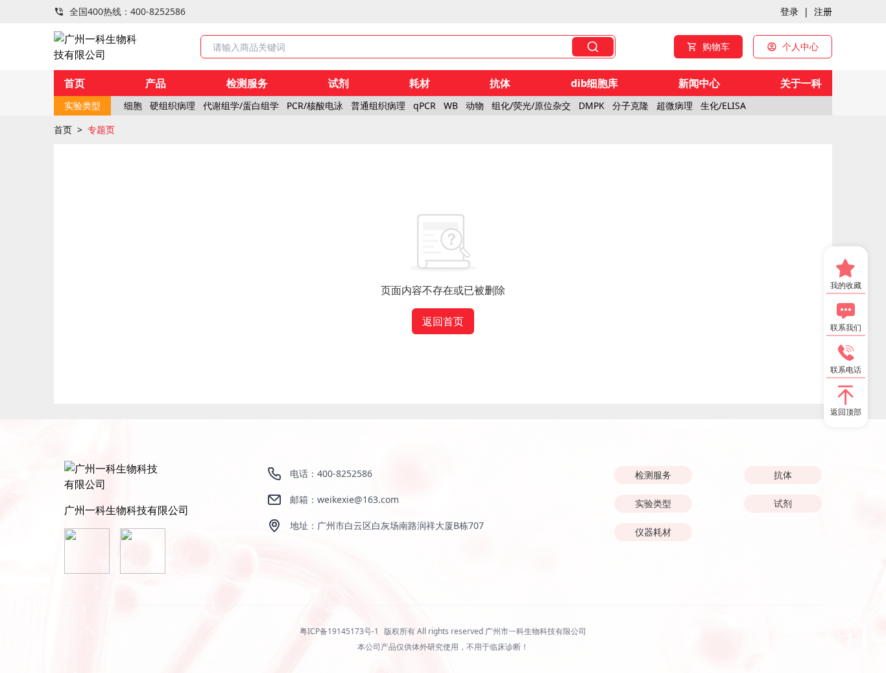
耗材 (419, 83)
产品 (155, 83)
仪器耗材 (653, 532)
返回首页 (443, 321)
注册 (823, 11)
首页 (74, 83)
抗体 (500, 83)
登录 (789, 11)
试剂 (338, 83)
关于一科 (801, 83)
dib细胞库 (594, 83)
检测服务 (247, 83)
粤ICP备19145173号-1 (339, 631)
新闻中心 (699, 83)
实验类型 (653, 503)
